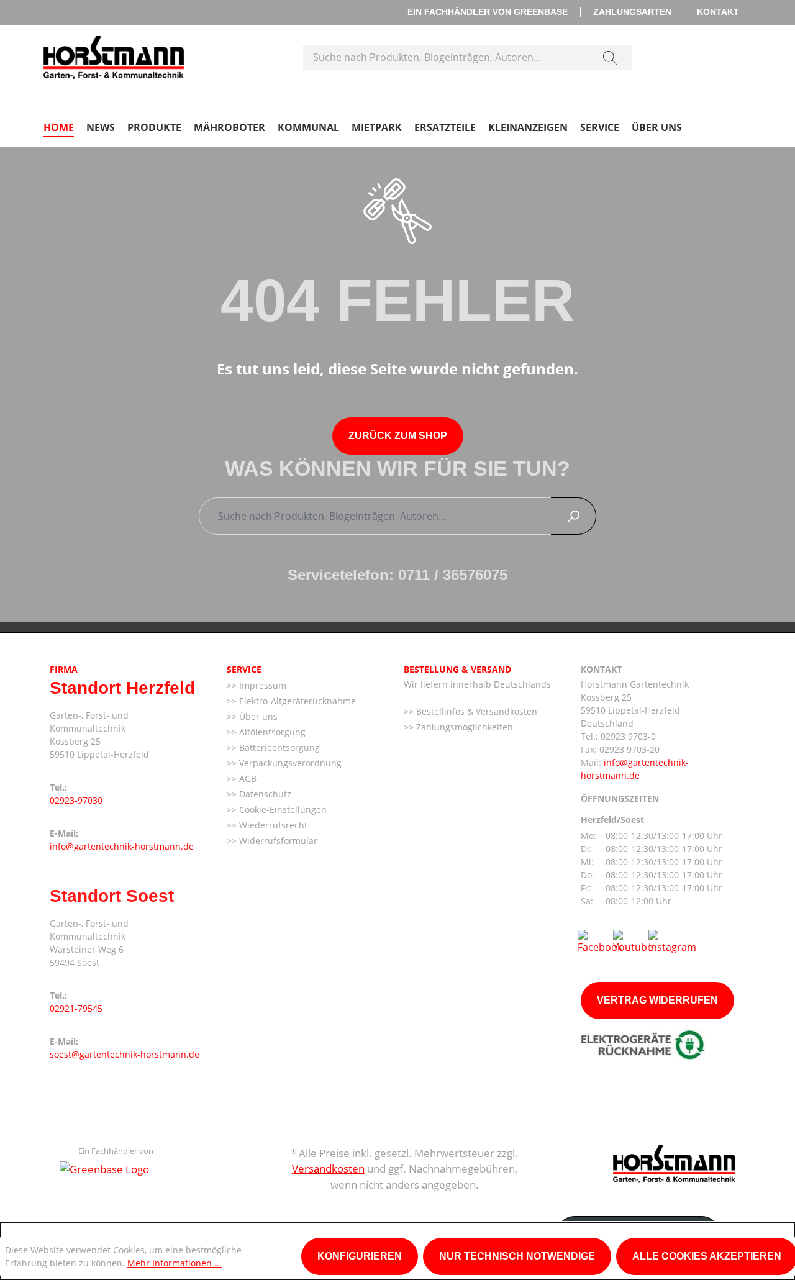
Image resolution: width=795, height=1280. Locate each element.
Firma (64, 669)
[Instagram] (672, 941)
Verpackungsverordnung (289, 763)
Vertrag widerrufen (657, 1000)
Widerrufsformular (277, 841)
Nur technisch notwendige (517, 1256)
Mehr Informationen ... (174, 1263)
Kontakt (718, 12)
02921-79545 (76, 1008)
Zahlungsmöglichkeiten (463, 727)
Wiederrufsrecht (272, 825)
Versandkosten (328, 1168)
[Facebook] (600, 941)
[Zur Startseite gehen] (113, 54)
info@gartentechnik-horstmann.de (122, 846)
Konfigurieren (359, 1256)
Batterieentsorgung (278, 747)
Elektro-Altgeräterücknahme (296, 701)
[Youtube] (633, 941)
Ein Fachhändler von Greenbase (487, 12)
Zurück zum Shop (397, 435)
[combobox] (445, 57)
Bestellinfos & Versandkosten (475, 711)
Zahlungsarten (632, 12)
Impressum (261, 685)
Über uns (257, 716)
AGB (247, 778)
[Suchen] (610, 57)
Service (244, 669)
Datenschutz (264, 794)
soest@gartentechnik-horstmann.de (124, 1054)
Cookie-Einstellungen (282, 809)
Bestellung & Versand (457, 669)
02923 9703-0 (628, 736)
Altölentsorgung (271, 732)
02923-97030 (76, 800)
